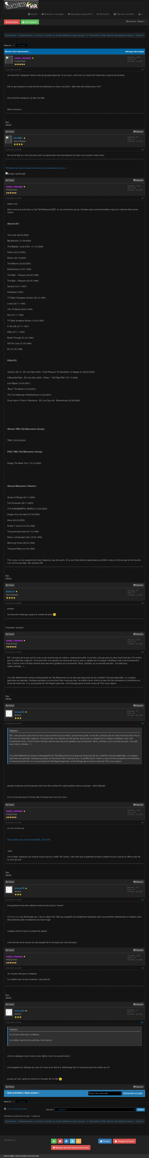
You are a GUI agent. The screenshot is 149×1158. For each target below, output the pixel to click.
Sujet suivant (31, 1092)
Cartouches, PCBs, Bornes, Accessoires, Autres (111, 35)
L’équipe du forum (125, 1141)
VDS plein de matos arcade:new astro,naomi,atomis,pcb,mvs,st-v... (36, 167)
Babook (10, 591)
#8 (142, 900)
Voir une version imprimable (17, 1109)
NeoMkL (18, 138)
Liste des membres (125, 14)
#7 (142, 823)
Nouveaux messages (54, 14)
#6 (142, 723)
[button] (140, 14)
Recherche (104, 14)
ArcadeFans (10, 35)
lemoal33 (19, 712)
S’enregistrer (31, 22)
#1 (142, 69)
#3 (142, 198)
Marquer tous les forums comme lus (72, 1147)
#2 (142, 149)
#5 (142, 652)
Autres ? (140, 35)
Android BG (34, 1156)
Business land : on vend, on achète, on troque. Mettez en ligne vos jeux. (52, 35)
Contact (106, 1141)
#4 (142, 603)
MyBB (12, 1156)
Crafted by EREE (20, 1156)
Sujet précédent (15, 1092)
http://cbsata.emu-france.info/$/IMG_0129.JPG (28, 839)
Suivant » (23, 45)
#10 (142, 1022)
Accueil (33, 14)
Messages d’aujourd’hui (81, 14)
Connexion (13, 22)
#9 (142, 968)
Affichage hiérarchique (134, 51)
